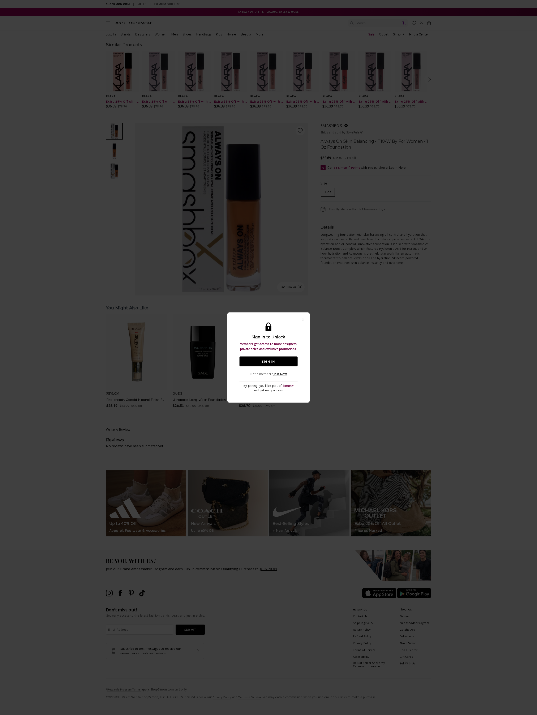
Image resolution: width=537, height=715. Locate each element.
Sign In (268, 361)
